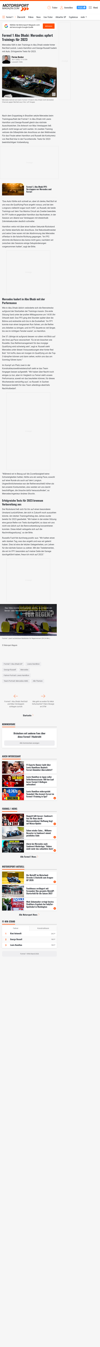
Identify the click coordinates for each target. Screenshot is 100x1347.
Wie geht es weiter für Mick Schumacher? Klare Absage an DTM (43, 704)
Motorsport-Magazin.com (15, 7)
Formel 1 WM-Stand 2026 (29, 954)
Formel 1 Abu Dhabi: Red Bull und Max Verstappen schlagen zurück (15, 704)
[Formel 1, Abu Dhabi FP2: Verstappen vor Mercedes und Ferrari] (29, 189)
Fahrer (15, 928)
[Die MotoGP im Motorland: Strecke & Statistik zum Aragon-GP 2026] (29, 878)
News (38, 17)
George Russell (10, 670)
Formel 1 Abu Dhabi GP (13, 664)
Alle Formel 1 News (28, 856)
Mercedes (24, 670)
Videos (31, 17)
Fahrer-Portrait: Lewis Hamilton (16, 675)
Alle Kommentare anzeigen (29, 743)
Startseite (27, 715)
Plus (80, 7)
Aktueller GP (61, 17)
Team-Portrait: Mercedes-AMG (16, 681)
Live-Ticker (48, 17)
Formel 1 (9, 17)
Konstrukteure (43, 928)
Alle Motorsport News (28, 914)
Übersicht (21, 17)
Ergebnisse (73, 17)
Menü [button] (95, 7)
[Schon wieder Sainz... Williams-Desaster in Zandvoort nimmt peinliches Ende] (29, 833)
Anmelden (68, 7)
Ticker (55, 7)
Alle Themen (38, 681)
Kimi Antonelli (15, 933)
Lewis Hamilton (33, 664)
